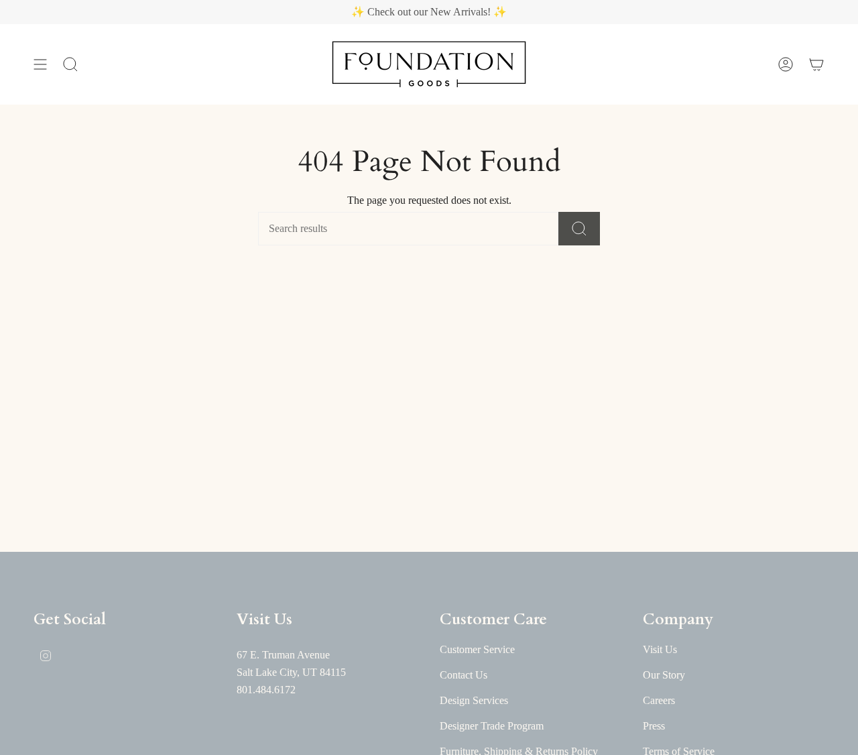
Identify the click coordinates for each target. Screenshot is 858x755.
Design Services (474, 700)
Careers (659, 700)
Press (654, 726)
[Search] (579, 228)
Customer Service (477, 649)
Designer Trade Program (492, 726)
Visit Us (660, 649)
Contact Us (463, 675)
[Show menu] (40, 64)
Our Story (664, 675)
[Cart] (816, 64)
